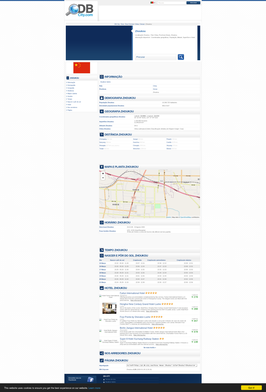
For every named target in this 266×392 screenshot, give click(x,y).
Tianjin (101, 148)
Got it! (251, 387)
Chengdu (136, 145)
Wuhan (169, 148)
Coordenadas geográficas (160, 37)
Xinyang (169, 145)
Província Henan (164, 35)
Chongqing (103, 139)
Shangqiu (102, 145)
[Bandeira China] (81, 73)
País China (154, 35)
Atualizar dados (105, 82)
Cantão (169, 142)
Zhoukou (140, 31)
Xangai (135, 139)
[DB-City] (79, 17)
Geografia (70, 88)
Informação (71, 82)
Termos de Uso (110, 379)
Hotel (193, 37)
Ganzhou (136, 142)
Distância (70, 91)
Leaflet (168, 217)
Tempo (69, 99)
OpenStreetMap (185, 217)
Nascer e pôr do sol (74, 102)
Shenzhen (136, 148)
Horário (69, 96)
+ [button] (103, 173)
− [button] (103, 178)
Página (69, 110)
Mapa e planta (72, 93)
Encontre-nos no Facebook (75, 379)
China (155, 86)
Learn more (94, 388)
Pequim (169, 139)
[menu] (152, 2)
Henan (155, 89)
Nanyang (102, 142)
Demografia (71, 85)
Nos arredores (72, 107)
